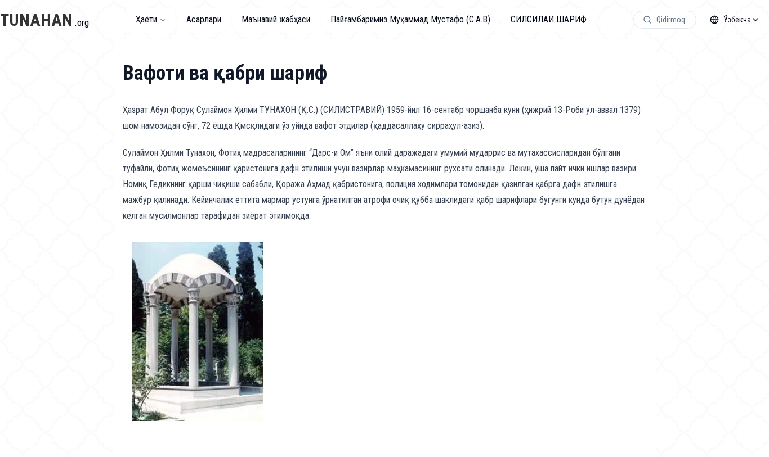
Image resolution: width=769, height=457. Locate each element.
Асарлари (203, 19)
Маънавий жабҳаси (276, 19)
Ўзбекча (737, 19)
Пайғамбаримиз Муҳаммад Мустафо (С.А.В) (410, 19)
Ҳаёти (146, 19)
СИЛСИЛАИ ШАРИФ (549, 19)
